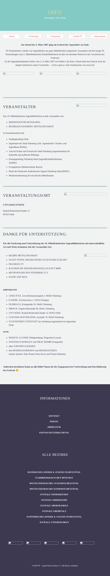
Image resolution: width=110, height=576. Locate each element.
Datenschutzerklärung (54, 433)
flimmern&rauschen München (54, 478)
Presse (54, 422)
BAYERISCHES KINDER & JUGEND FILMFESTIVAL (54, 472)
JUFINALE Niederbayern (54, 494)
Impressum (54, 427)
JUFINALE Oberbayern (54, 500)
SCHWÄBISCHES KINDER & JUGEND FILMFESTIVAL (54, 517)
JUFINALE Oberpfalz (54, 511)
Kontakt (54, 416)
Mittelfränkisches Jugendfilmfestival (54, 483)
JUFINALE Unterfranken (54, 522)
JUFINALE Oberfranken (54, 506)
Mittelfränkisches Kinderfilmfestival (54, 489)
